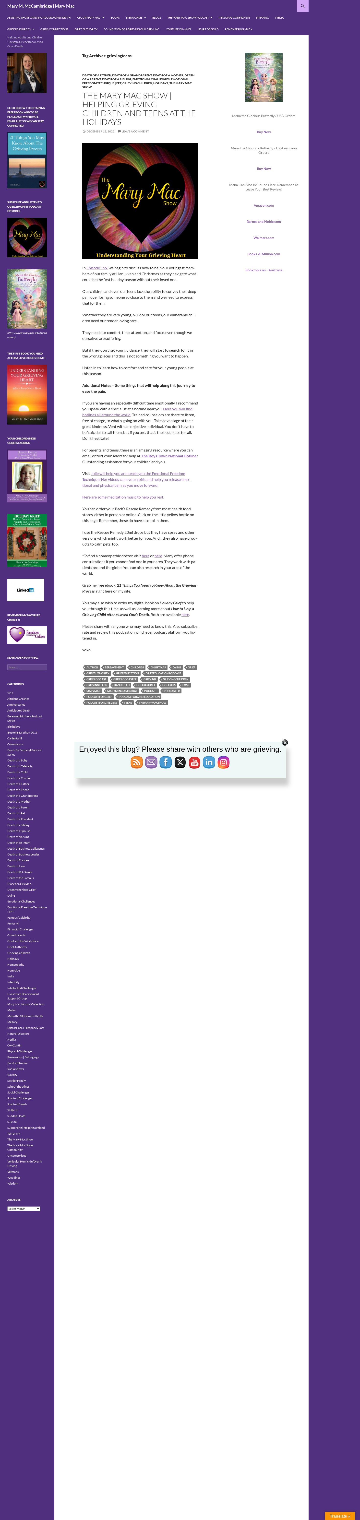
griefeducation (127, 673)
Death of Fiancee (18, 860)
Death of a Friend (18, 790)
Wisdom (12, 1183)
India (10, 976)
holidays (169, 685)
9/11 (10, 693)
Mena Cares (134, 17)
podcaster (172, 690)
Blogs (156, 17)
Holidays (160, 83)
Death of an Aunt (18, 837)
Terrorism (13, 1133)
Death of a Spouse (18, 831)
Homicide (13, 970)
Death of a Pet (16, 813)
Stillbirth (12, 1110)
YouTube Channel (179, 29)
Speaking (262, 17)
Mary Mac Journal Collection (25, 1004)
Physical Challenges (19, 1051)
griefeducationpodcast (163, 673)
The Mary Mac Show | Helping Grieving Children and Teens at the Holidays (139, 108)
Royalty (12, 1075)
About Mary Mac (89, 17)
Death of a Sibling (116, 79)
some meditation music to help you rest (130, 497)
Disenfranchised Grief (21, 889)
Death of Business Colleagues (26, 848)
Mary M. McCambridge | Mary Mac (41, 6)
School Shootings (18, 1086)
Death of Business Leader (23, 854)
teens (128, 702)
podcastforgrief (99, 696)
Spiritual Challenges (20, 1098)
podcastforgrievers (101, 702)
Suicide (12, 1122)
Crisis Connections (54, 29)
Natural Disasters (18, 1033)
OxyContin (14, 1045)
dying (177, 667)
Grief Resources (19, 29)
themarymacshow (153, 702)
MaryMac (93, 690)
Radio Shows (15, 1069)
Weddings (13, 1177)
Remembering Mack (238, 29)
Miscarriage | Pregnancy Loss (25, 1028)
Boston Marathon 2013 (22, 732)
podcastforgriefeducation (139, 696)
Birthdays (13, 726)
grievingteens (96, 685)
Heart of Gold (208, 29)
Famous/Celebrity (18, 917)
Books (115, 17)
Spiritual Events (17, 1104)
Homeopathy (15, 964)
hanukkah (122, 685)
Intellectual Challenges (21, 988)
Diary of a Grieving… (20, 884)
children (137, 667)
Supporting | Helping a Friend (26, 1127)
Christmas (158, 667)
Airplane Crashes (18, 699)
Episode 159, (97, 267)
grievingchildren (175, 679)
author (92, 667)
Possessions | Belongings (23, 1057)
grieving (150, 679)
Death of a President (20, 819)
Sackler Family (16, 1080)
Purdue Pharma (17, 1063)
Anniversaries (16, 704)
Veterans (13, 1172)
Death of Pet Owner (20, 872)
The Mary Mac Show (20, 1139)
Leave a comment (135, 131)
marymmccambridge (122, 690)
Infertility (13, 982)
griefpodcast (96, 679)
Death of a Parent (18, 807)
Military (12, 1022)
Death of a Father (96, 75)
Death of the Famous (20, 878)
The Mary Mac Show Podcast (188, 17)
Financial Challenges (20, 929)
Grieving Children (137, 83)
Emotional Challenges (151, 79)
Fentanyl (13, 923)
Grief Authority (86, 29)
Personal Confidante (234, 17)
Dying (11, 895)
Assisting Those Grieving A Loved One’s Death (39, 17)
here (145, 555)
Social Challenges (18, 1092)
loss (185, 685)
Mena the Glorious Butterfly (25, 1016)
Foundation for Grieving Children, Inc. (132, 29)
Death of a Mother (168, 75)
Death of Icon (16, 866)
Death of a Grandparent (132, 75)
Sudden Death (16, 1116)
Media (279, 17)
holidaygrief (146, 685)
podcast (150, 690)
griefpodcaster (125, 679)
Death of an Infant (18, 842)
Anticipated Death (19, 710)
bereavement (114, 667)
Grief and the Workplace (23, 941)
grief (191, 667)
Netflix (11, 1039)
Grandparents (16, 935)
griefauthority (97, 673)
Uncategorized (16, 1155)
